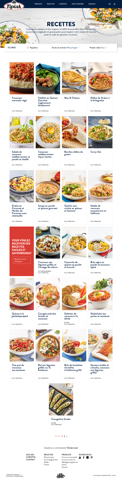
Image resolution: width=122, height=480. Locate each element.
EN (110, 4)
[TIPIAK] (14, 5)
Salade (46, 462)
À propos (63, 4)
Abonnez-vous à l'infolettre (20, 260)
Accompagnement (51, 459)
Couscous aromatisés (69, 457)
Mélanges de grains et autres (70, 463)
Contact (92, 4)
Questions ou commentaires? (61, 447)
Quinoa (64, 467)
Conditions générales (13, 475)
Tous (103, 47)
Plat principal (72, 47)
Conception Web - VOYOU (108, 475)
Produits (38, 4)
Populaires (34, 47)
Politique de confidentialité (14, 476)
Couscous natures (68, 459)
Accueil (30, 454)
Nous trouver (77, 4)
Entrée (46, 464)
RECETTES (50, 4)
